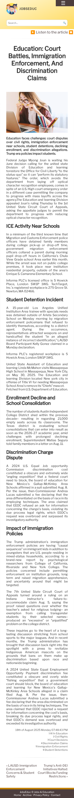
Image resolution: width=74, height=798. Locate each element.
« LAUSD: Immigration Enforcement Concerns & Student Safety (21, 771)
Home (17, 795)
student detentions (56, 749)
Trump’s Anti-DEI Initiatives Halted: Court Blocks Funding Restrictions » (53, 771)
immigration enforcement (52, 746)
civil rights (61, 736)
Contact (55, 795)
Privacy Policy (41, 795)
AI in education (59, 733)
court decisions (58, 739)
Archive (27, 795)
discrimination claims (55, 743)
